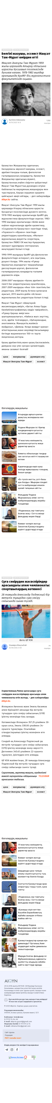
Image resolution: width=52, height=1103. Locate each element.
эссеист (41, 361)
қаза (5, 357)
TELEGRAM (44, 776)
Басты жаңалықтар (21, 50)
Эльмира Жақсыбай (18, 645)
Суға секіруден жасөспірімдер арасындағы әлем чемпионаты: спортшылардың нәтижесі (26, 585)
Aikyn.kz (6, 199)
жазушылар (19, 357)
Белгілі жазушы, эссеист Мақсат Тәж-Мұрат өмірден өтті (26, 55)
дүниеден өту (37, 357)
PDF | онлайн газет (13, 1038)
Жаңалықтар (7, 50)
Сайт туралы (9, 1032)
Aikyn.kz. (6, 701)
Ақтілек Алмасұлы (17, 120)
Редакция (9, 1035)
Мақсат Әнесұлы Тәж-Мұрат (17, 361)
